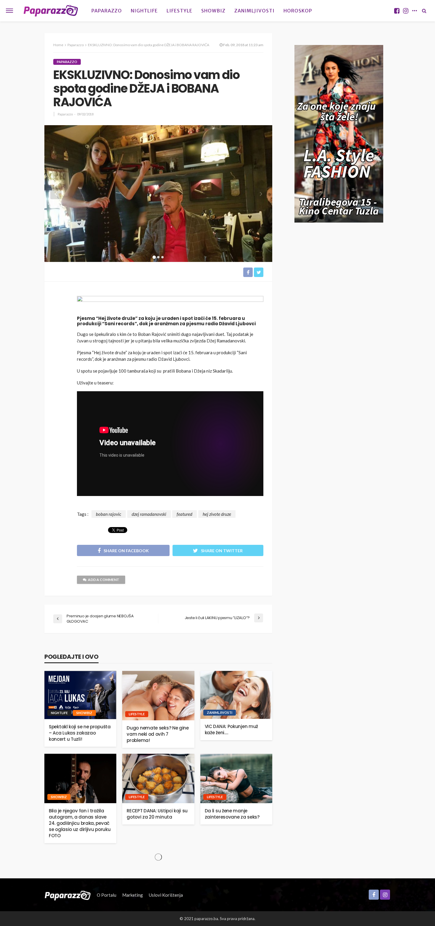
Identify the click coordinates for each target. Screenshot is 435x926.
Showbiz (213, 11)
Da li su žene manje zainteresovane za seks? (232, 814)
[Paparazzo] (67, 895)
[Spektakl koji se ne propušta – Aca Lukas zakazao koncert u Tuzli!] (80, 695)
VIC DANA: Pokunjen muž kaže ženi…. (231, 729)
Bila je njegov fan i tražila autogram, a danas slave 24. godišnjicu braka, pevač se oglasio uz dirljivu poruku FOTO (79, 823)
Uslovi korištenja (166, 895)
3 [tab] (162, 257)
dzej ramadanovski (149, 514)
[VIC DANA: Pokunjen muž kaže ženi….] (236, 695)
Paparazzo (106, 11)
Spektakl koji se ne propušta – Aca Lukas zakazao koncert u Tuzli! (80, 733)
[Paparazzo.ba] (50, 10)
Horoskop (297, 11)
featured (184, 514)
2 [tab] (158, 257)
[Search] (424, 10)
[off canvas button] (9, 10)
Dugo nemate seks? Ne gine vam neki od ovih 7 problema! (158, 734)
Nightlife (144, 11)
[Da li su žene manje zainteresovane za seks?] (236, 778)
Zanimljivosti (254, 11)
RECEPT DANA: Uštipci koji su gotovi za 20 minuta (157, 814)
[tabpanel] (158, 189)
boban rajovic (108, 514)
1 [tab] (154, 257)
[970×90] (170, 304)
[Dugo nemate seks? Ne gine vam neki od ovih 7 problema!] (158, 695)
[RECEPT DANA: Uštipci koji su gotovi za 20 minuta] (158, 778)
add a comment (103, 579)
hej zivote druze (217, 514)
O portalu (106, 895)
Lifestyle (179, 11)
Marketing (132, 895)
